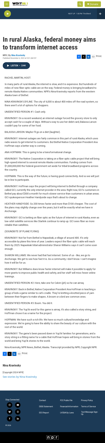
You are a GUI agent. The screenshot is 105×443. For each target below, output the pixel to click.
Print (99, 56)
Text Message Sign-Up (89, 413)
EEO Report (44, 413)
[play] (7, 13)
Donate (94, 4)
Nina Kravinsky (18, 55)
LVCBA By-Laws (67, 413)
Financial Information (69, 407)
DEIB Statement (46, 407)
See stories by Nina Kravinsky (20, 376)
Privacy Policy (87, 400)
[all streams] (101, 13)
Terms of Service (88, 407)
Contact (42, 400)
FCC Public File (66, 400)
